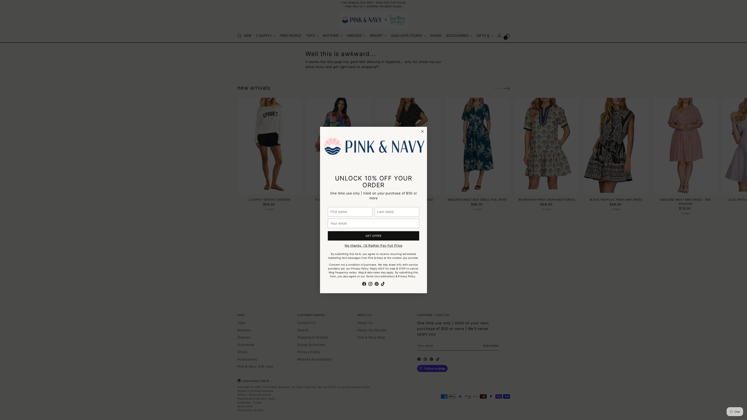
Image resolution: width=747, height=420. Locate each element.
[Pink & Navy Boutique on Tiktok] (383, 285)
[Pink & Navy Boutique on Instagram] (370, 285)
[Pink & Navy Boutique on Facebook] (364, 285)
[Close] (422, 131)
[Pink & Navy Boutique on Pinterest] (376, 285)
